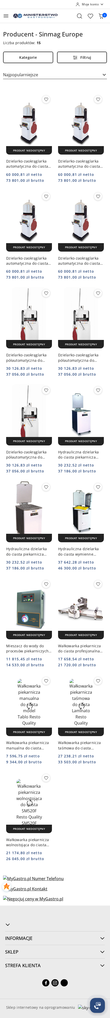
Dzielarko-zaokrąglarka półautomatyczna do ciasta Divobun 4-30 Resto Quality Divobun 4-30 (28, 455)
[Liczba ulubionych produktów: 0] (90, 16)
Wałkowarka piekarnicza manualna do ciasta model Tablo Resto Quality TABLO (27, 745)
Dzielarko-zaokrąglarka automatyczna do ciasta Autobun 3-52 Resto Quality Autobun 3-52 (79, 164)
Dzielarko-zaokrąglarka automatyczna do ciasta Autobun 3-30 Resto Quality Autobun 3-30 (27, 164)
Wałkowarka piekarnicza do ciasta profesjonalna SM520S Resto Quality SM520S (79, 648)
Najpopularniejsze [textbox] (20, 75)
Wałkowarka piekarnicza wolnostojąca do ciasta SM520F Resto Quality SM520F (27, 842)
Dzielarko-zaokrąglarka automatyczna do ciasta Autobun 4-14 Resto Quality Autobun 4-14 (27, 261)
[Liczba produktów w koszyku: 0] (101, 16)
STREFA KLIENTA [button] (23, 965)
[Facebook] (45, 982)
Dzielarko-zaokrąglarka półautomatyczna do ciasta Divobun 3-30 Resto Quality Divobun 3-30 (28, 358)
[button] (55, 924)
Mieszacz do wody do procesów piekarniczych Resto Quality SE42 (27, 648)
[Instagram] (55, 982)
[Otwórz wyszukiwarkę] (79, 16)
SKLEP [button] (11, 952)
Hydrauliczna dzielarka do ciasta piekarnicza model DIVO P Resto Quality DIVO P (26, 551)
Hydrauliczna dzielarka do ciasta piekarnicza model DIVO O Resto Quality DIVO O (78, 455)
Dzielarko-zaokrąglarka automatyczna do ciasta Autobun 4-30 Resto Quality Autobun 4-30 (79, 261)
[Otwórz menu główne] (6, 16)
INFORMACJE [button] (18, 938)
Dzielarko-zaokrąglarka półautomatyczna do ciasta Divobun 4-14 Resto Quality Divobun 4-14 (80, 358)
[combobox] (55, 74)
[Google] (64, 982)
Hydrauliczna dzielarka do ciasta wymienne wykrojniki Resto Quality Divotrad (79, 551)
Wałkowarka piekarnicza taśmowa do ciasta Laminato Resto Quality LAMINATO (79, 745)
